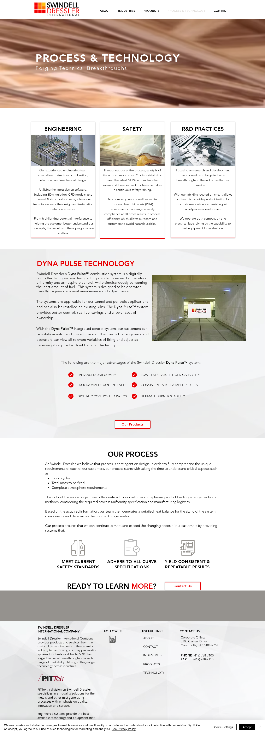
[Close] (260, 727)
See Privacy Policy (124, 729)
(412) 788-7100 (204, 655)
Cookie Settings (223, 727)
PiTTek (42, 689)
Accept (247, 727)
